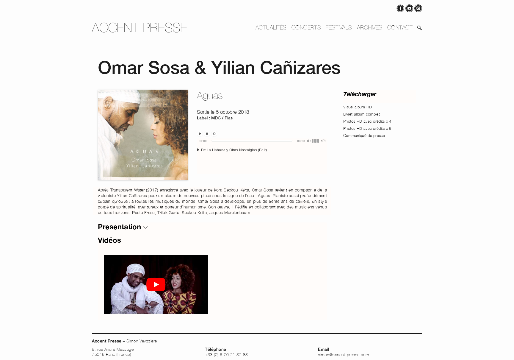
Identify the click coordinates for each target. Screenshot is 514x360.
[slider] (251, 141)
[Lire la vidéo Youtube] (156, 284)
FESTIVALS (339, 27)
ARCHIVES (370, 27)
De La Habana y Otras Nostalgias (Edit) (233, 150)
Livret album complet (361, 114)
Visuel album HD (357, 107)
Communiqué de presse (364, 135)
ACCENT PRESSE (139, 27)
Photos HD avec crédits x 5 (367, 128)
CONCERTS (306, 27)
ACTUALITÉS (271, 27)
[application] (262, 156)
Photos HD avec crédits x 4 (367, 121)
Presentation (120, 226)
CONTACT (400, 27)
